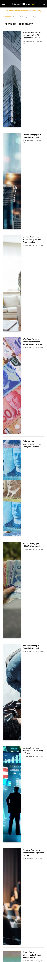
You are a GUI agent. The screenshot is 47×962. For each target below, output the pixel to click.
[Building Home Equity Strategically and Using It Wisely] (12, 794)
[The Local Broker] (23, 3)
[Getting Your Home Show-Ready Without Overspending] (12, 283)
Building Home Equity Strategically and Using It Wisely (33, 750)
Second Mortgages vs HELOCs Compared (32, 544)
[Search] (43, 3)
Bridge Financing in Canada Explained (31, 646)
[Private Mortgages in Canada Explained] (12, 181)
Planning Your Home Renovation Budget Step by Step (33, 852)
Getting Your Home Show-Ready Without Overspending (32, 239)
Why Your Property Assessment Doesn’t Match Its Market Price (32, 341)
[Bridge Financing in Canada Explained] (12, 692)
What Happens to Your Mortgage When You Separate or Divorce (32, 35)
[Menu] (3, 3)
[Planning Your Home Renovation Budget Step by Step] (12, 896)
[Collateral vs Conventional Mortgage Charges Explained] (12, 488)
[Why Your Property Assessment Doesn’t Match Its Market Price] (12, 385)
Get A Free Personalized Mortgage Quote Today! (23, 11)
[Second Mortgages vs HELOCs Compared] (12, 590)
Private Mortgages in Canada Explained (32, 135)
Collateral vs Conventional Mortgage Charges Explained (33, 444)
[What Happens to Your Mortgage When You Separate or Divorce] (12, 79)
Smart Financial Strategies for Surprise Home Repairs (32, 955)
